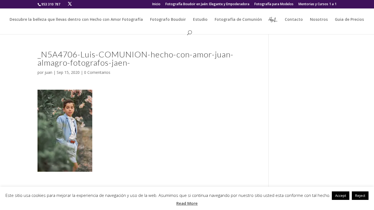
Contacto (294, 20)
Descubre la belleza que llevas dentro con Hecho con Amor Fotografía (76, 20)
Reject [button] (360, 195)
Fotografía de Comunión (238, 20)
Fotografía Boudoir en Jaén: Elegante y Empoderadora (207, 4)
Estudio (200, 20)
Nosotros (319, 20)
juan (48, 72)
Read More (187, 203)
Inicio (156, 4)
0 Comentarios (97, 72)
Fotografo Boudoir (168, 20)
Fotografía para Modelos (274, 4)
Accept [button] (340, 195)
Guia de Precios (349, 20)
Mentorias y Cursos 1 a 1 (317, 4)
